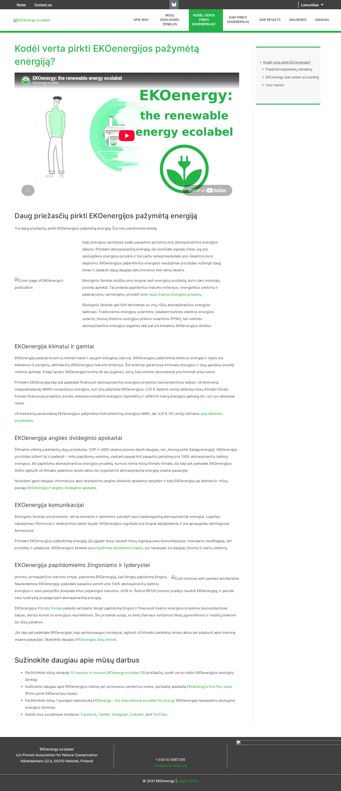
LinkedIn (137, 714)
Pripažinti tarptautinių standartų (289, 69)
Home (21, 4)
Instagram (120, 714)
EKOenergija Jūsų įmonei (95, 639)
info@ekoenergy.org (170, 765)
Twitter (104, 714)
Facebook (89, 714)
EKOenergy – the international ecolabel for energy (134, 700)
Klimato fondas (50, 608)
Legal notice (188, 781)
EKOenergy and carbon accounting (292, 77)
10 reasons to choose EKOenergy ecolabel (105, 672)
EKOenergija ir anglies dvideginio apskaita (61, 488)
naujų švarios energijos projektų (174, 294)
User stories (275, 85)
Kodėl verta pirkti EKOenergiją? (287, 62)
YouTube (160, 714)
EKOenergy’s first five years (209, 686)
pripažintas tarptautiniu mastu (118, 548)
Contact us (43, 4)
